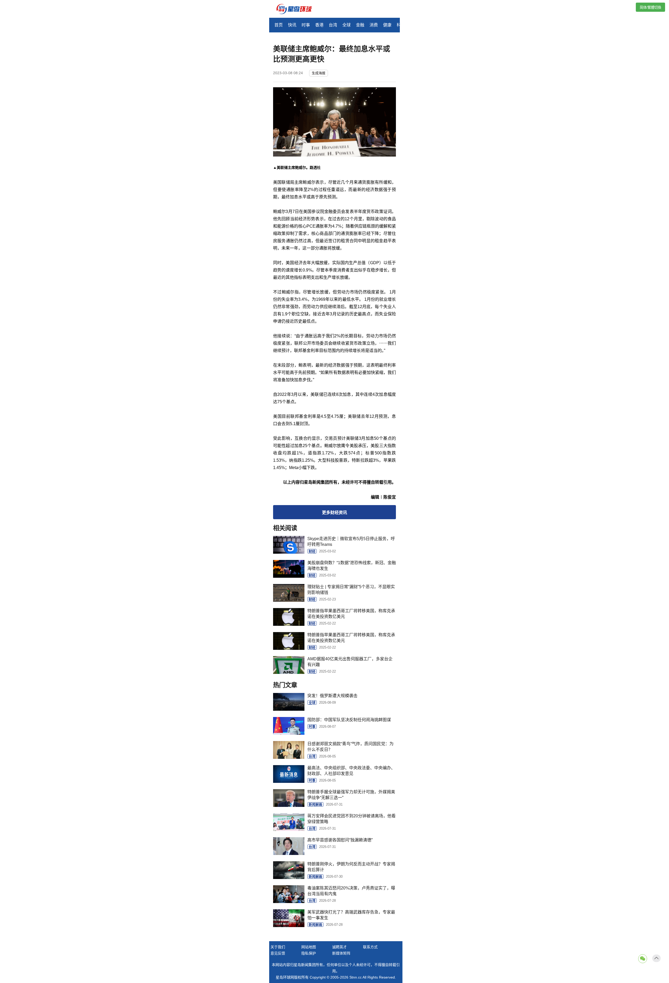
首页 (278, 25)
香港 (319, 25)
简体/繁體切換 (650, 7)
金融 (360, 25)
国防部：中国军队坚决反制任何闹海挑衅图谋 (349, 720)
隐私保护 (308, 953)
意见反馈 (277, 953)
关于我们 (277, 947)
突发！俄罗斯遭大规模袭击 (332, 695)
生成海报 (318, 73)
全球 (346, 25)
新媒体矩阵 (341, 953)
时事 (306, 25)
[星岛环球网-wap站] (297, 9)
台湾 (333, 25)
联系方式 (370, 947)
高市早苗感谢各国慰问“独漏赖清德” (340, 840)
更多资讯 (334, 512)
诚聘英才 (339, 947)
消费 (374, 25)
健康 (387, 25)
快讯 (292, 25)
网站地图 (308, 947)
